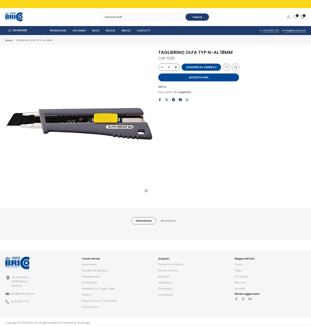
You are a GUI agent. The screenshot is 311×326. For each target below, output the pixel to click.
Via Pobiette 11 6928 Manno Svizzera (20, 282)
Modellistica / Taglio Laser (98, 288)
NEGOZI (110, 30)
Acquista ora (198, 77)
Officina (86, 295)
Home (8, 40)
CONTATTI (143, 30)
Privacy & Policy (168, 270)
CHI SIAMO (79, 30)
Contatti (240, 288)
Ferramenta (89, 282)
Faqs (238, 270)
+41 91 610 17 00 (270, 30)
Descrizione (144, 221)
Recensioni (168, 221)
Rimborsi (163, 276)
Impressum (165, 295)
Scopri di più (90, 307)
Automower (89, 264)
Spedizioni (164, 282)
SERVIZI (125, 30)
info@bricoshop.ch (295, 30)
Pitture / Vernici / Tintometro (99, 301)
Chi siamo (241, 276)
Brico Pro (240, 282)
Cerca (239, 264)
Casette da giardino (95, 270)
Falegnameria (91, 276)
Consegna (165, 288)
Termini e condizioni (171, 264)
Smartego (83, 323)
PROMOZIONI (58, 30)
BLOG (95, 30)
